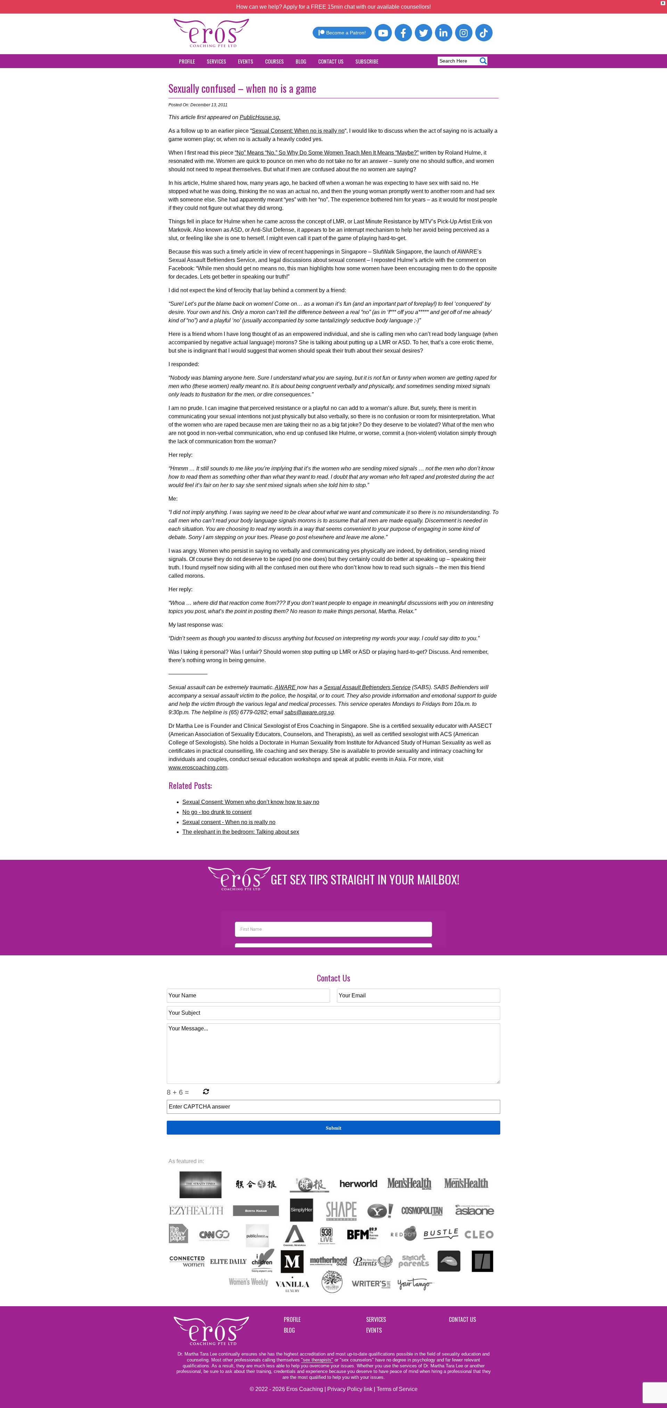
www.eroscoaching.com (197, 768)
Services (216, 61)
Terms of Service (397, 1389)
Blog (301, 61)
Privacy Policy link (349, 1389)
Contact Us (331, 61)
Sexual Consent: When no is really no (298, 131)
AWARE (286, 687)
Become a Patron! (346, 32)
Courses (274, 61)
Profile (187, 61)
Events (245, 61)
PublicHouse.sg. (260, 117)
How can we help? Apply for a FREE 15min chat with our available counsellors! (333, 7)
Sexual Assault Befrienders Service (367, 687)
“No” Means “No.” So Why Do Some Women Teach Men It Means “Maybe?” (327, 153)
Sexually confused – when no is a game (242, 88)
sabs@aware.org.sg (309, 712)
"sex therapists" (317, 1359)
